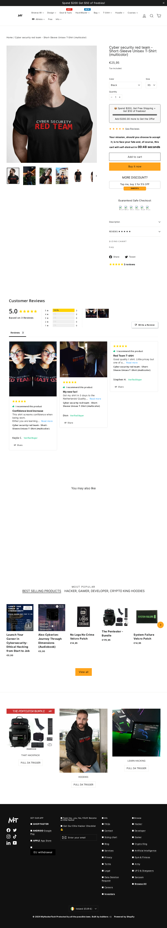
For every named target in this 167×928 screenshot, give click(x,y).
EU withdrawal (43, 852)
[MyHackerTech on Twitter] (15, 830)
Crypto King (141, 844)
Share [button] (19, 445)
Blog (107, 844)
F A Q (111, 247)
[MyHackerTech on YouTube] (15, 843)
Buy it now (134, 166)
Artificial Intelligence (146, 850)
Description (114, 222)
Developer (140, 830)
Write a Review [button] (146, 324)
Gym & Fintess (142, 857)
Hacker (138, 824)
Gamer (138, 837)
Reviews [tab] (15, 332)
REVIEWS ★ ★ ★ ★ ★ (120, 231)
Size (148, 79)
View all (83, 672)
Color (111, 79)
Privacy (108, 857)
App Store (42, 840)
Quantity (113, 92)
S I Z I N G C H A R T (117, 241)
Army (137, 864)
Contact (109, 830)
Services (109, 850)
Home (10, 37)
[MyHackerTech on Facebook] (8, 830)
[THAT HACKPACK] (31, 730)
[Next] (160, 625)
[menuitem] (38, 12)
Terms (108, 864)
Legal (107, 870)
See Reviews (132, 128)
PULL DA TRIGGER (30, 762)
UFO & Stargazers (144, 870)
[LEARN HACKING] (136, 733)
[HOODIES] (84, 741)
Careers (109, 887)
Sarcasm (139, 877)
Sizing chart (111, 837)
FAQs (107, 824)
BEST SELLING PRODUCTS (41, 591)
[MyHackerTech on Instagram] (8, 836)
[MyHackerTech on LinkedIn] (8, 843)
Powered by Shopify (124, 916)
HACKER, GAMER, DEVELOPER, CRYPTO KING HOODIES (104, 591)
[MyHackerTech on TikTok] (15, 836)
